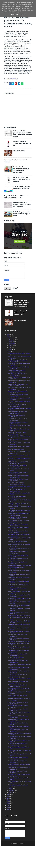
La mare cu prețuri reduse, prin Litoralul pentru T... (19, 388)
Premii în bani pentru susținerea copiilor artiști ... (19, 538)
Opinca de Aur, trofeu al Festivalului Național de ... (18, 638)
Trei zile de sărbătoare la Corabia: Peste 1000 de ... (18, 422)
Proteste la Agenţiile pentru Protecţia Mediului (19, 632)
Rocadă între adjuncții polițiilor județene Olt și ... (19, 408)
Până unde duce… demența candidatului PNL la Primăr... (16, 483)
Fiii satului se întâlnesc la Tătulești (18, 785)
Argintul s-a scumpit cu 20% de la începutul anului (17, 744)
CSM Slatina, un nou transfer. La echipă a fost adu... (19, 357)
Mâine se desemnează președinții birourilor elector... (17, 654)
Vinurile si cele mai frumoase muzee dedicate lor (22, 143)
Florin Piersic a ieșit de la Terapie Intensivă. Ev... (17, 695)
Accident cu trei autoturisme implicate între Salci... (19, 459)
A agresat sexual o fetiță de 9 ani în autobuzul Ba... (18, 612)
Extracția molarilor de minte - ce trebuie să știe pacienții (21, 179)
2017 (8, 805)
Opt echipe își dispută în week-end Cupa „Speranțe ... (18, 727)
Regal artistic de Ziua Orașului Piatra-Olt (19, 747)
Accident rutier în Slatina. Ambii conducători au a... (17, 497)
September (12, 343)
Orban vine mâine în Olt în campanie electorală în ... (18, 671)
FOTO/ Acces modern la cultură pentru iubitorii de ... (19, 443)
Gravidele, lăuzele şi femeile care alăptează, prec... (17, 412)
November (12, 340)
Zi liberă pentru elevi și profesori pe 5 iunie (19, 426)
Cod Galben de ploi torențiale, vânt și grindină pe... (18, 574)
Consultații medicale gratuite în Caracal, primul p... (19, 754)
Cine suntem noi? (19, 151)
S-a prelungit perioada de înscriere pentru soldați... (18, 395)
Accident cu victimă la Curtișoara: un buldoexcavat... (18, 668)
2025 (8, 334)
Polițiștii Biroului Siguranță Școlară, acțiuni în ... (18, 706)
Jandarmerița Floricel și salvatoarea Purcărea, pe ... (18, 552)
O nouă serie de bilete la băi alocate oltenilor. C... (18, 469)
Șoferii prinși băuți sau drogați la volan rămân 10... (19, 740)
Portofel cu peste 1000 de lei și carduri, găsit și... (19, 436)
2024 (8, 336)
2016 (8, 807)
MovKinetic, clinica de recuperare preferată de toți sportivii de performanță (21, 169)
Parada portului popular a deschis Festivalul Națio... (17, 360)
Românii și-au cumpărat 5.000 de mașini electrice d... (19, 678)
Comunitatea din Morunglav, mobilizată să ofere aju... (19, 599)
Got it (23, 14)
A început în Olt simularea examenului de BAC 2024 (21, 187)
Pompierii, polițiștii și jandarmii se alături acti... (19, 353)
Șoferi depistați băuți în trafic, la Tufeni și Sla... (19, 618)
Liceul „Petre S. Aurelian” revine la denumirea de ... (18, 758)
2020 (8, 800)
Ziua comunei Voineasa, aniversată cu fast (19, 455)
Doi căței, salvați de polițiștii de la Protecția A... (17, 562)
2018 (8, 804)
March (11, 788)
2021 (8, 798)
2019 (8, 802)
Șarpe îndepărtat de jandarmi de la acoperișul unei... (18, 479)
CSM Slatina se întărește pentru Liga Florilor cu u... (18, 452)
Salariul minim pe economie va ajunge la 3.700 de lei (19, 571)
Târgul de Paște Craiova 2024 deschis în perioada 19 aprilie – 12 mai (17, 197)
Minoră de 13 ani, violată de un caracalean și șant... (17, 433)
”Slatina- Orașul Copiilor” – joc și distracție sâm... (17, 419)
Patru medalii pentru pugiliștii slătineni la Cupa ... (19, 592)
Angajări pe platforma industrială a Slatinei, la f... (18, 723)
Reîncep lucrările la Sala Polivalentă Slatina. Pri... (18, 528)
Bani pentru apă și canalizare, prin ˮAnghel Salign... (17, 391)
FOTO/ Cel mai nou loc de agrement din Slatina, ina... (19, 377)
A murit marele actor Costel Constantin (16, 568)
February (11, 790)
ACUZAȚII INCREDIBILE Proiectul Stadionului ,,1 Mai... (18, 504)
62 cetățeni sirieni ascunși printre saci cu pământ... (19, 689)
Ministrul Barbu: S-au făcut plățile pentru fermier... (17, 541)
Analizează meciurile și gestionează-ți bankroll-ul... (19, 398)
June (10, 349)
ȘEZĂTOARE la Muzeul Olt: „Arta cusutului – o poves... (18, 384)
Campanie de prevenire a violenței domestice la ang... (18, 559)
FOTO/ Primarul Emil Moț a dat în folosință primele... (17, 490)
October (11, 341)
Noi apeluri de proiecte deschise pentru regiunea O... (17, 517)
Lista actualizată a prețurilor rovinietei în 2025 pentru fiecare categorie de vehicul (22, 133)
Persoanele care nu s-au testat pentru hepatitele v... (19, 535)
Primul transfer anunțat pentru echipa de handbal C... (19, 595)
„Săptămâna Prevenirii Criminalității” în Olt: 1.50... (19, 493)
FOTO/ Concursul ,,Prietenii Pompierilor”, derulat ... (16, 658)
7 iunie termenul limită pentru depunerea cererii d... (16, 371)
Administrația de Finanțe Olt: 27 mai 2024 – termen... (18, 644)
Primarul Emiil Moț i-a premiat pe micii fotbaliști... (18, 647)
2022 (8, 796)
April (10, 787)
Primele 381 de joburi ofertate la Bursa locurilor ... (19, 778)
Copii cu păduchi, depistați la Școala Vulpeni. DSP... (18, 367)
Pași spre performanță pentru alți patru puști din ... (19, 692)
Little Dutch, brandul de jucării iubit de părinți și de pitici (21, 213)
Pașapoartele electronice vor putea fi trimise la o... (19, 764)
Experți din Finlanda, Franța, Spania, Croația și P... (18, 555)
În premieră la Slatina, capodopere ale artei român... (19, 775)
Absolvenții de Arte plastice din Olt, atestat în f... (18, 429)
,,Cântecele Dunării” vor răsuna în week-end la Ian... (17, 675)
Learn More (15, 14)
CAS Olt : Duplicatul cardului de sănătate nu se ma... (17, 405)
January (11, 792)
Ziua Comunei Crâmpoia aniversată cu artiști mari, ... (19, 768)
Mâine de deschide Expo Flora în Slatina (19, 565)
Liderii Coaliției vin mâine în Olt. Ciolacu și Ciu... (19, 500)
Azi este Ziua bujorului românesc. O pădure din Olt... (18, 720)
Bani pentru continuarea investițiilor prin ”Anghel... (18, 521)
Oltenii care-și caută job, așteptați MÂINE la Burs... (18, 702)
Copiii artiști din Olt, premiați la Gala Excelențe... (18, 581)
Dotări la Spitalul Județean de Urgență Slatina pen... (19, 402)
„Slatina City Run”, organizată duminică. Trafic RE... (19, 713)
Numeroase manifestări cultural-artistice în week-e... (17, 685)
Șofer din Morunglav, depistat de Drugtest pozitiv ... (17, 374)
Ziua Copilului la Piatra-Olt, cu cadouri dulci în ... (19, 446)
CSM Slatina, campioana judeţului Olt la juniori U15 (19, 548)
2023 (8, 794)
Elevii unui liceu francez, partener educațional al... (17, 761)
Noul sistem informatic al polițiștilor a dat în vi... (18, 628)
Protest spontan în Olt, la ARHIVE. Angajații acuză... (18, 661)
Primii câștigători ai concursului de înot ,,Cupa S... (19, 486)
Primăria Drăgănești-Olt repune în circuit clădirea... (18, 524)
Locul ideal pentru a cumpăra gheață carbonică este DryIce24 (22, 204)
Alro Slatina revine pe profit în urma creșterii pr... (18, 730)
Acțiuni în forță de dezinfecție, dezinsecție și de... (16, 415)
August (11, 345)
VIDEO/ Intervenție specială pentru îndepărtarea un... (18, 476)
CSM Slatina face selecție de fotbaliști (19, 641)
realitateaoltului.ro (13, 79)
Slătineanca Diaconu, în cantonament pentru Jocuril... (19, 605)
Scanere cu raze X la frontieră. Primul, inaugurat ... (19, 585)
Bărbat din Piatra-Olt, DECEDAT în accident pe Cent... (18, 462)
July (10, 347)
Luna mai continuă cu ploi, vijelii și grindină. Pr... (17, 635)
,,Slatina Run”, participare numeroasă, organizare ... (18, 651)
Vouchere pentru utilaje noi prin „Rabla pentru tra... (19, 381)
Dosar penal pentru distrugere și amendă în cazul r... (17, 466)
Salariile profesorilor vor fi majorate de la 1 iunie (19, 625)
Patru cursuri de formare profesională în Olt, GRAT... (19, 545)
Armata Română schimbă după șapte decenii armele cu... (18, 514)
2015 (8, 809)
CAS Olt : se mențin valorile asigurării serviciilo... (18, 578)
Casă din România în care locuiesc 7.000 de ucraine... (18, 531)
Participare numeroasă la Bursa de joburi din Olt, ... (18, 682)
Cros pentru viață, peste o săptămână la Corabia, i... (19, 621)
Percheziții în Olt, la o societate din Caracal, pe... (18, 440)
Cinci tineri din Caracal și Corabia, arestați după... (17, 771)
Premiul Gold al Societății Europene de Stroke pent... (19, 699)
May (10, 351)
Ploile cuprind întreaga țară (16, 449)
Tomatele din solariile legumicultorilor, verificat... (19, 510)
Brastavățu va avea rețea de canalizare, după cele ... (19, 364)
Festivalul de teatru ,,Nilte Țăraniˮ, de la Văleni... (19, 782)
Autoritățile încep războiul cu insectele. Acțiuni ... (19, 751)
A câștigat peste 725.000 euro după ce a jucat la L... (19, 737)
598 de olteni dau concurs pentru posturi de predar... (17, 472)
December (12, 338)
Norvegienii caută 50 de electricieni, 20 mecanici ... (19, 507)
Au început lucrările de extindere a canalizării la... (18, 588)
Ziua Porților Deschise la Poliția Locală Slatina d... (19, 602)
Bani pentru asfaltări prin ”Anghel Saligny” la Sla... (17, 709)
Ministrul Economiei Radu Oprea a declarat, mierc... (18, 716)
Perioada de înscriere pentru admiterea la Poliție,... (19, 733)
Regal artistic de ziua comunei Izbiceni (19, 615)
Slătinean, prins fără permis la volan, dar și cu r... (19, 664)
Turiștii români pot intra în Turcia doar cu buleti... (19, 609)
